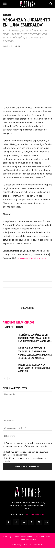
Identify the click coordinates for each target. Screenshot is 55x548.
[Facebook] (5, 52)
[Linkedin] (25, 52)
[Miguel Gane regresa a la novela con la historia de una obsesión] (10, 368)
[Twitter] (12, 52)
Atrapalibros (27, 308)
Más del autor (14, 327)
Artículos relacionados (18, 322)
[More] (38, 52)
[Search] (51, 4)
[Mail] (24, 522)
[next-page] (9, 378)
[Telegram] (31, 52)
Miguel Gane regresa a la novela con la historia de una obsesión (34, 368)
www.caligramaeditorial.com (32, 258)
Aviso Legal (7, 536)
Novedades (7, 15)
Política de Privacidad (23, 536)
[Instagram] (16, 522)
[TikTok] (31, 522)
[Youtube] (46, 522)
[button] (4, 4)
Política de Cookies (42, 536)
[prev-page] (4, 378)
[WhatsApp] (18, 52)
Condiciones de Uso (27, 539)
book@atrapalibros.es (34, 514)
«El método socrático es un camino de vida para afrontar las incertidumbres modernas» (34, 338)
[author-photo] (27, 304)
